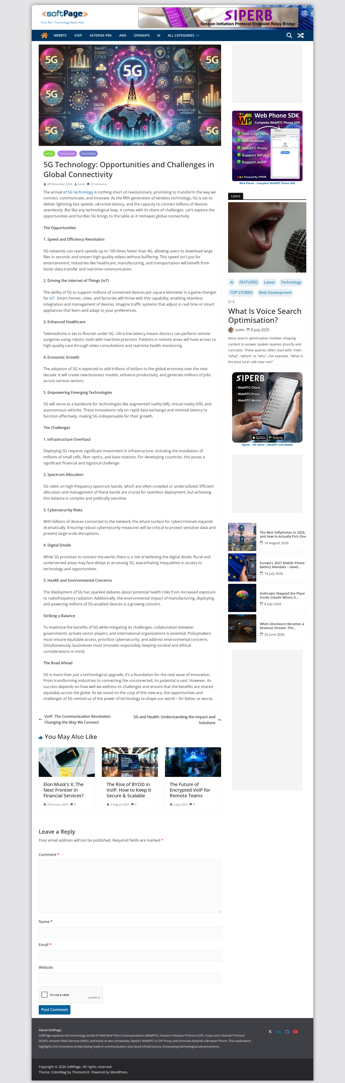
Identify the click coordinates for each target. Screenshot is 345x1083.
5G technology (80, 192)
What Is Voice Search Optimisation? (265, 316)
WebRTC (60, 35)
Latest (49, 153)
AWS (122, 35)
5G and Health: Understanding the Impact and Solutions (174, 720)
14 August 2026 (276, 543)
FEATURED (248, 282)
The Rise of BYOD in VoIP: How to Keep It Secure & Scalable (129, 790)
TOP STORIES (88, 153)
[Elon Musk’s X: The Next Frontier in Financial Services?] (67, 750)
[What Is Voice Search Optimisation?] (267, 237)
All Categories (181, 35)
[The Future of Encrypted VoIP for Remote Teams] (193, 750)
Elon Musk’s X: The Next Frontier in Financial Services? (63, 790)
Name (46, 921)
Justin (81, 184)
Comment (49, 854)
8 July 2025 (260, 329)
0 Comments (99, 184)
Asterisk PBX (101, 35)
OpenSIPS (142, 35)
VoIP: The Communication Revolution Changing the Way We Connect (77, 719)
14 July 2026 (273, 573)
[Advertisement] (267, 74)
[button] (196, 35)
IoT (52, 298)
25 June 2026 (274, 634)
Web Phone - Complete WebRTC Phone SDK (267, 183)
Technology (67, 153)
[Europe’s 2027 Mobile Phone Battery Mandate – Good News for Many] (242, 567)
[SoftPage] (44, 35)
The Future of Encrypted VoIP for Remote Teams (190, 790)
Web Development (275, 292)
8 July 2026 (272, 604)
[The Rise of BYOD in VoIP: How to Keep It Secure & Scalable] (130, 750)
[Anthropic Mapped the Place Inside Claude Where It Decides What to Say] (242, 598)
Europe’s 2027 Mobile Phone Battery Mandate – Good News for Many (282, 565)
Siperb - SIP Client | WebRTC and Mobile (267, 444)
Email (45, 944)
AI (158, 35)
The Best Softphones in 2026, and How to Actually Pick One (283, 535)
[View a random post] (300, 35)
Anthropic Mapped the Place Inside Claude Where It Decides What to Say (282, 596)
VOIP (78, 35)
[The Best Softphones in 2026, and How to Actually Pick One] (242, 537)
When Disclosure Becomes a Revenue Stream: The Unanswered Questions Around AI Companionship (282, 626)
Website (46, 967)
